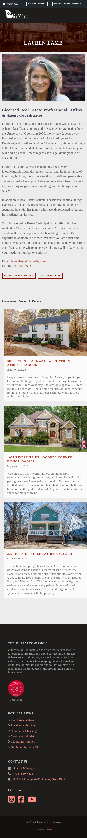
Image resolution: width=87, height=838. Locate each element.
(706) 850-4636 (23, 773)
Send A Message (23, 768)
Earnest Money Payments (67, 4)
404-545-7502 (22, 266)
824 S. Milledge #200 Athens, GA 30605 (39, 779)
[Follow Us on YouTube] (31, 798)
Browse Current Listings (19, 276)
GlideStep (49, 829)
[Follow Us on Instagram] (12, 798)
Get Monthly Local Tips (26, 747)
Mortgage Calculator (24, 736)
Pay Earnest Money (23, 741)
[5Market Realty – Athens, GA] (17, 14)
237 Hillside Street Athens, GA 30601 (40, 553)
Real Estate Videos (22, 720)
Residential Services (23, 725)
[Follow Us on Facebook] (21, 798)
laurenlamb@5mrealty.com (28, 261)
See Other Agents (50, 276)
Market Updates (37, 4)
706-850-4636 (12, 4)
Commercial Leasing (24, 731)
